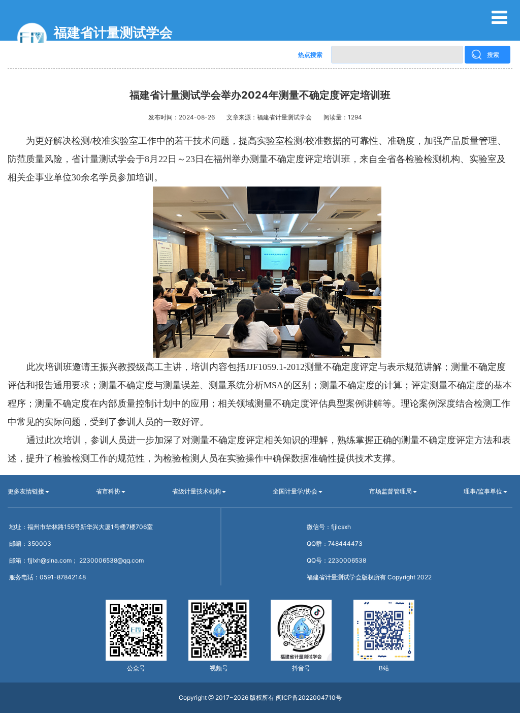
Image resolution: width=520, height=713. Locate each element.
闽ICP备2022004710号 (309, 697)
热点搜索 (310, 54)
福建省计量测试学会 (113, 32)
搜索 (493, 54)
